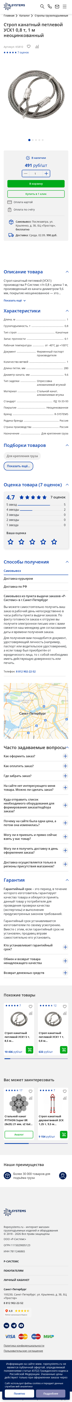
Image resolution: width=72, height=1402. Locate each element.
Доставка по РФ (15, 586)
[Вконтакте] (6, 1325)
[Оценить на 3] (32, 542)
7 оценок (23, 52)
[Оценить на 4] (43, 542)
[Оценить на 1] (10, 542)
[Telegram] (14, 1325)
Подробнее (50, 1393)
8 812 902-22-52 (26, 671)
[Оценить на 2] (21, 542)
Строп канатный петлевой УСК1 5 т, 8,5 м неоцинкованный (17, 1037)
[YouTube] (21, 1325)
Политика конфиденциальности (24, 1345)
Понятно (19, 1393)
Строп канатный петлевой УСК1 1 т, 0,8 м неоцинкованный (51, 1037)
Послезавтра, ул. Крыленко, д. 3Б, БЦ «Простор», (36, 225)
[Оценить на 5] (54, 542)
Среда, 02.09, (36, 235)
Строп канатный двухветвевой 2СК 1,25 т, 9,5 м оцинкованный (51, 1120)
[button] (29, 140)
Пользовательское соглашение (23, 1351)
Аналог (19, 1134)
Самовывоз (12, 571)
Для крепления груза (22, 456)
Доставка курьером (18, 578)
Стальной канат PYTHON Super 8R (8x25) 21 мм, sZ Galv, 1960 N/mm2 (18, 1120)
